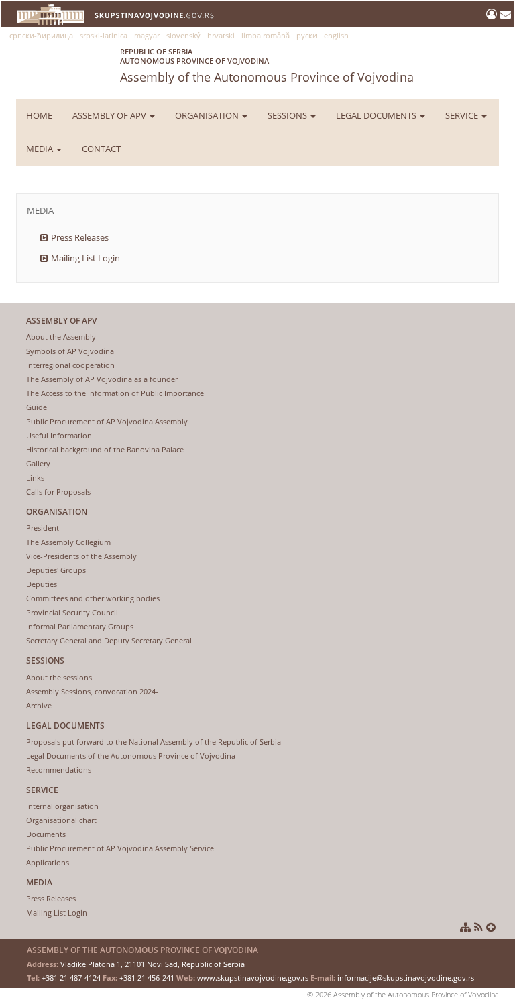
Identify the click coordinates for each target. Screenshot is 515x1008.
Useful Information (59, 435)
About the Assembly (61, 337)
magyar (147, 35)
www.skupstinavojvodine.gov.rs (252, 977)
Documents (46, 834)
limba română (265, 35)
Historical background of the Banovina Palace (105, 449)
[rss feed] (478, 927)
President (42, 528)
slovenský (183, 35)
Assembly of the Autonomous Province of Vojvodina (267, 65)
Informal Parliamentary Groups (79, 626)
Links (35, 477)
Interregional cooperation (70, 365)
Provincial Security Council (72, 612)
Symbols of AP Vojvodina (70, 351)
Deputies (41, 584)
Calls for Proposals (58, 492)
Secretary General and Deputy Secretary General (109, 640)
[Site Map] (465, 927)
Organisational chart (61, 820)
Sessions (288, 115)
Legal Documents (377, 115)
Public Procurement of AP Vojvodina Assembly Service (120, 848)
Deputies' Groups (56, 570)
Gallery (38, 463)
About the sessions (59, 677)
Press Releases (80, 237)
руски (306, 35)
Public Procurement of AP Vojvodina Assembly (107, 421)
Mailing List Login (85, 258)
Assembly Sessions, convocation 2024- (92, 691)
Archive (39, 705)
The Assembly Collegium (68, 542)
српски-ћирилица (41, 35)
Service (462, 115)
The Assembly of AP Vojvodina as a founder (102, 379)
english (336, 35)
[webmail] (505, 14)
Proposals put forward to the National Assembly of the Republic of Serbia (153, 742)
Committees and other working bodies (93, 598)
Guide (36, 407)
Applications (47, 862)
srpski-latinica (103, 35)
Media (40, 149)
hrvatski (221, 35)
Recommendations (58, 770)
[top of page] (491, 927)
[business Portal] (493, 14)
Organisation (208, 115)
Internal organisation (62, 806)
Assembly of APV (110, 115)
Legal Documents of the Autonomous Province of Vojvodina (130, 756)
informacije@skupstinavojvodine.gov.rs (405, 977)
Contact (101, 149)
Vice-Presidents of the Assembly (81, 556)
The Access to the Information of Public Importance (115, 393)
